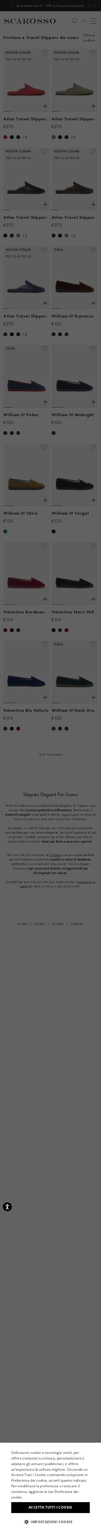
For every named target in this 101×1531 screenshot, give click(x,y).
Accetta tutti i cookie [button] (50, 1507)
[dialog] (50, 765)
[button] (50, 1522)
